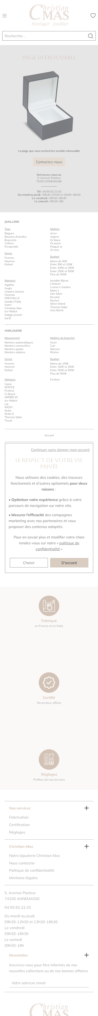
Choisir (29, 562)
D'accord (69, 562)
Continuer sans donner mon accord (60, 449)
